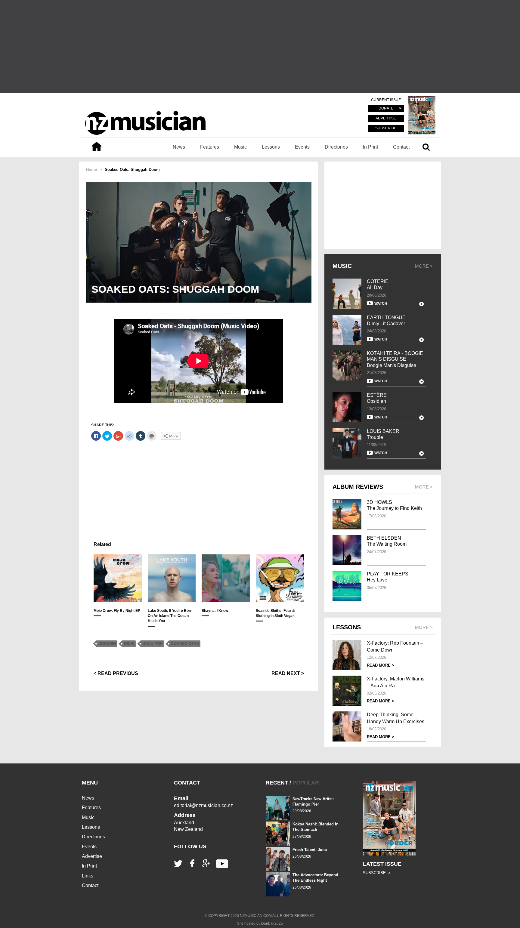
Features (209, 147)
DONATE (386, 108)
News (179, 147)
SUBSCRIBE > (377, 873)
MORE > (424, 266)
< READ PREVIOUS (116, 673)
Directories (336, 147)
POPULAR (305, 783)
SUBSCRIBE (385, 128)
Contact (401, 147)
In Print (370, 147)
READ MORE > (380, 665)
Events (302, 147)
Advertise (92, 856)
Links (87, 875)
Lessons (271, 147)
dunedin (107, 643)
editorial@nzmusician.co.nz (203, 805)
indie (129, 643)
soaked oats (185, 643)
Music (240, 147)
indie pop (153, 643)
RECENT (277, 783)
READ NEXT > (287, 673)
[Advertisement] (260, 47)
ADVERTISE (386, 118)
